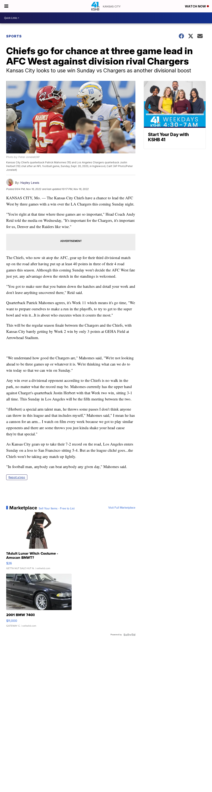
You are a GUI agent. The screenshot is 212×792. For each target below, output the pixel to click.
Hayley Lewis (29, 183)
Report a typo (16, 477)
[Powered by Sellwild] (129, 634)
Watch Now (196, 6)
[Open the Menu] (6, 6)
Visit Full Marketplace (121, 507)
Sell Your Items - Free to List (57, 508)
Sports (14, 36)
